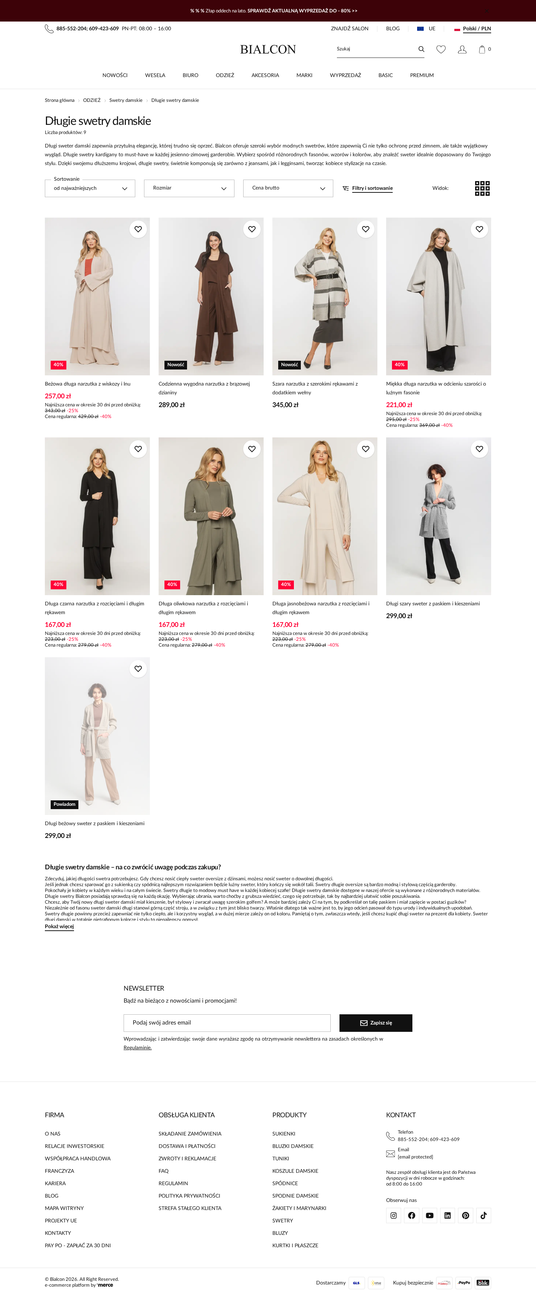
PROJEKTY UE (61, 1221)
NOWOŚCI (115, 75)
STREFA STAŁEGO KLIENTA (190, 1208)
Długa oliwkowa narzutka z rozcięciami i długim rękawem (203, 608)
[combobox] (90, 188)
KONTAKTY (58, 1233)
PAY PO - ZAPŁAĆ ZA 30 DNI (78, 1245)
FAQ (163, 1171)
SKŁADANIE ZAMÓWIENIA (190, 1134)
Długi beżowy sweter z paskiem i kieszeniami (94, 823)
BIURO (190, 75)
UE (432, 28)
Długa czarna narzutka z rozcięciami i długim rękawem (94, 608)
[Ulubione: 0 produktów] (441, 49)
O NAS (53, 1134)
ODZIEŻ (225, 75)
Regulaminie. (138, 1047)
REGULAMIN (173, 1183)
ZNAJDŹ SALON (350, 28)
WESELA (155, 75)
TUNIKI (280, 1158)
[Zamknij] (486, 11)
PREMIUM (422, 75)
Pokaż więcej (59, 926)
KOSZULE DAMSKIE (295, 1171)
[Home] (268, 49)
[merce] (105, 1285)
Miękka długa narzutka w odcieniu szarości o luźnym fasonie (436, 388)
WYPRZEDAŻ (345, 75)
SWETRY (282, 1221)
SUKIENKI (283, 1134)
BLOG (393, 28)
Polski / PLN (477, 28)
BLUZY (280, 1233)
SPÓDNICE (285, 1183)
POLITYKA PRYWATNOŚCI (189, 1196)
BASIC (385, 75)
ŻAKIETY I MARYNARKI (299, 1208)
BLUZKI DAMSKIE (293, 1146)
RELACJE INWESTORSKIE (74, 1146)
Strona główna (59, 100)
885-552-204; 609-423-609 (429, 1139)
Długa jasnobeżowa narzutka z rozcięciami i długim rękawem (320, 608)
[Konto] (462, 49)
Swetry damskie (126, 100)
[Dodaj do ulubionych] (138, 229)
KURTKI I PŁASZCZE (295, 1245)
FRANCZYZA (59, 1171)
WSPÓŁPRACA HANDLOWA (77, 1158)
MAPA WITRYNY (64, 1208)
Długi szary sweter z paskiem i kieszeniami (433, 603)
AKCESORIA (265, 75)
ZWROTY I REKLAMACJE (187, 1158)
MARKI (304, 75)
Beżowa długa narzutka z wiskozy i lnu (88, 384)
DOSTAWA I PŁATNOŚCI (187, 1146)
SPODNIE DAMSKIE (295, 1196)
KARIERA (55, 1183)
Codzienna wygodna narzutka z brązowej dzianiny (204, 388)
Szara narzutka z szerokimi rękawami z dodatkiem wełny (315, 388)
